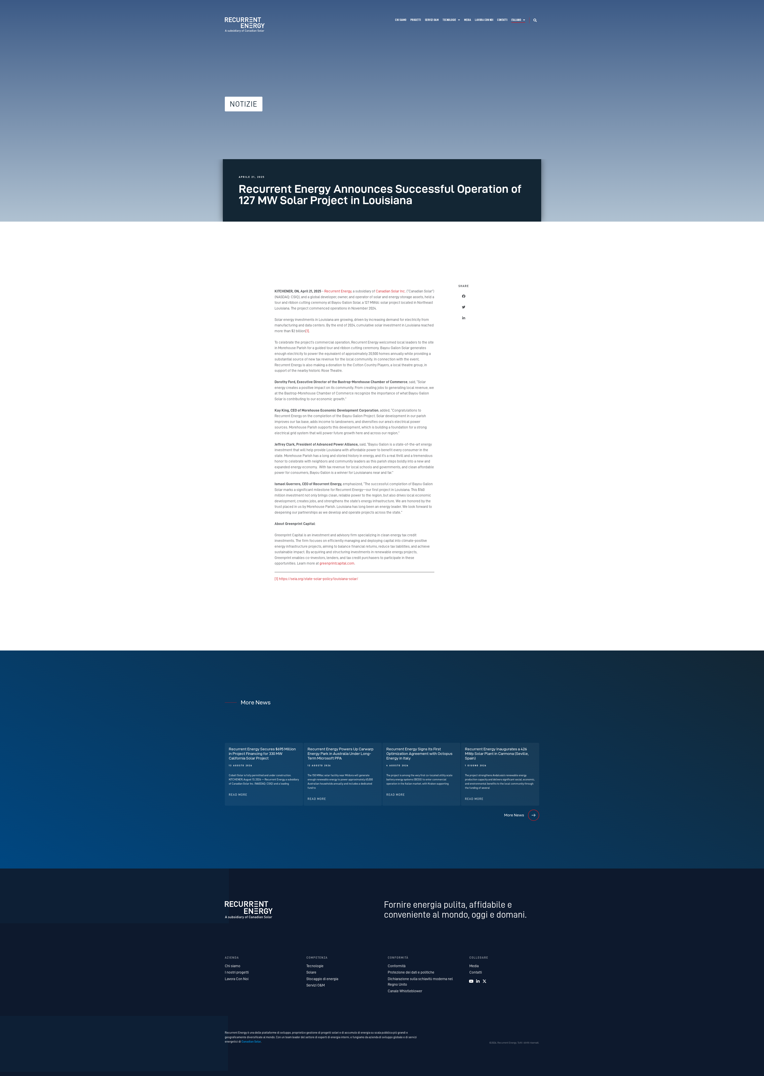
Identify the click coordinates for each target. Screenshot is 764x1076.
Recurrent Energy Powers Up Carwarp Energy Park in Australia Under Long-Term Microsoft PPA (340, 753)
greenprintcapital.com (337, 563)
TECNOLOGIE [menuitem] (449, 20)
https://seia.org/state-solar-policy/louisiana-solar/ (318, 579)
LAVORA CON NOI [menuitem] (484, 20)
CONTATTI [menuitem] (502, 20)
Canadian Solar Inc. (391, 291)
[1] (307, 331)
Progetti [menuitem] (415, 20)
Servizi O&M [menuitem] (432, 20)
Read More (238, 794)
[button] (535, 20)
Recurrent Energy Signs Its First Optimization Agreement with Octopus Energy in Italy (419, 753)
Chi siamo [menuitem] (400, 20)
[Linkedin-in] (478, 981)
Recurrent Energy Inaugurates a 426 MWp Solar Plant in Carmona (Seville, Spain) (496, 753)
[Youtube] (471, 981)
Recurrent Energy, (338, 291)
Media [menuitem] (467, 20)
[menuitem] (518, 20)
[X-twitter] (484, 981)
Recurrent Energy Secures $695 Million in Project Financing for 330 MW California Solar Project (262, 753)
